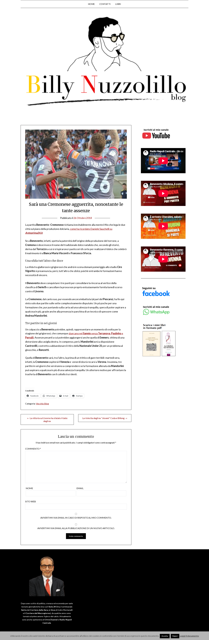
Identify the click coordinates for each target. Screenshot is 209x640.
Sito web (30, 501)
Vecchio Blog (42, 403)
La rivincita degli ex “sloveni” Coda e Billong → (104, 418)
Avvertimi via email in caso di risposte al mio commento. (75, 517)
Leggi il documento (189, 636)
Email (79, 488)
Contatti (105, 4)
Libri (118, 4)
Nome (29, 488)
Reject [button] (175, 636)
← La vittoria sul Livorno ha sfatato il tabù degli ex (47, 419)
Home (91, 4)
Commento (33, 448)
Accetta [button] (165, 636)
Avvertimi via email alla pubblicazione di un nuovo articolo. (76, 528)
